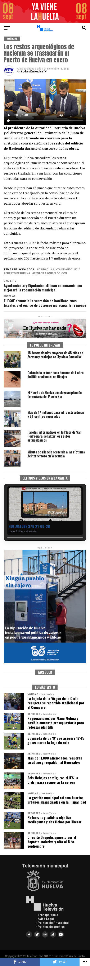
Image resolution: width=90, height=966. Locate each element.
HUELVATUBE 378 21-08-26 (29, 526)
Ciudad (43, 269)
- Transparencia (47, 914)
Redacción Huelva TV (34, 71)
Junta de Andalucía (66, 269)
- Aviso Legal (45, 918)
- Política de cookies (50, 926)
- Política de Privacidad (52, 922)
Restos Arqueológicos (50, 273)
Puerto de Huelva (17, 273)
